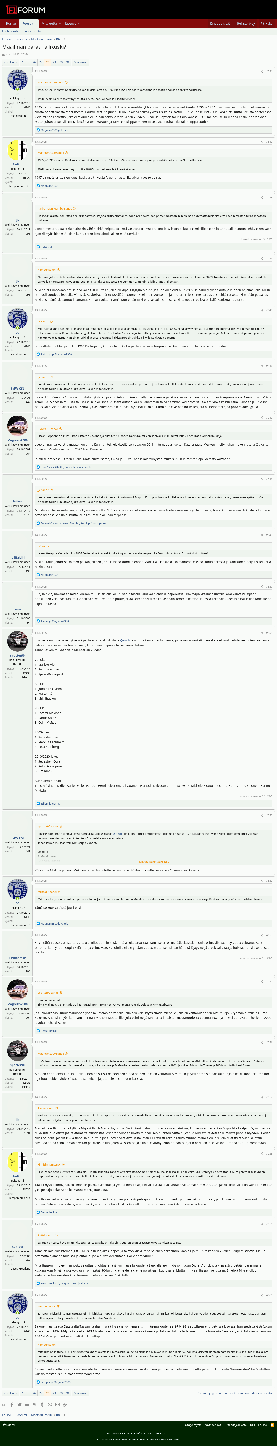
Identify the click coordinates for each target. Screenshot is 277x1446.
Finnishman (17, 958)
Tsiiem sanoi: (46, 1108)
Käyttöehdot (213, 1425)
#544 (269, 258)
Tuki (252, 1425)
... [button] (28, 62)
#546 (269, 366)
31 (67, 62)
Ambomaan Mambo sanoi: (55, 208)
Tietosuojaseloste (235, 1425)
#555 (269, 981)
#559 (269, 1224)
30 (61, 62)
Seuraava (80, 62)
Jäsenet (70, 23)
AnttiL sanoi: (46, 1235)
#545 (269, 310)
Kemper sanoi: (47, 270)
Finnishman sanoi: (49, 1164)
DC (17, 94)
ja (54, 130)
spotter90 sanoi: (48, 826)
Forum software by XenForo (138, 1433)
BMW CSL (17, 388)
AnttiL (17, 164)
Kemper (17, 1246)
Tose (8, 54)
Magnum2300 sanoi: (51, 82)
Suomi (10, 1425)
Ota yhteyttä (193, 1425)
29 (54, 62)
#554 (269, 935)
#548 (269, 479)
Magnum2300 (17, 440)
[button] (60, 23)
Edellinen (11, 62)
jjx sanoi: (43, 321)
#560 (269, 1295)
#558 (269, 1153)
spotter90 (17, 655)
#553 (269, 881)
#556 (269, 1042)
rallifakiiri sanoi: (47, 892)
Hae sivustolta (31, 31)
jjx (17, 220)
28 (47, 62)
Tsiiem (17, 501)
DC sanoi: (44, 546)
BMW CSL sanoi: (48, 429)
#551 (269, 633)
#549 (269, 535)
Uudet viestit (10, 31)
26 (34, 62)
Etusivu (10, 23)
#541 (269, 71)
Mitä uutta (49, 23)
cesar (17, 609)
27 (40, 62)
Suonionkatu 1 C (20, 116)
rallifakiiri (17, 557)
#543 (269, 197)
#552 (269, 815)
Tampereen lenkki (19, 186)
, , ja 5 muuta (66, 467)
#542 (269, 142)
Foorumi (29, 23)
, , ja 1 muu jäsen (73, 523)
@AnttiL (125, 640)
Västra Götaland (20, 1268)
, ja (56, 354)
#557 (269, 1097)
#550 (269, 587)
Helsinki (25, 677)
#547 (269, 417)
